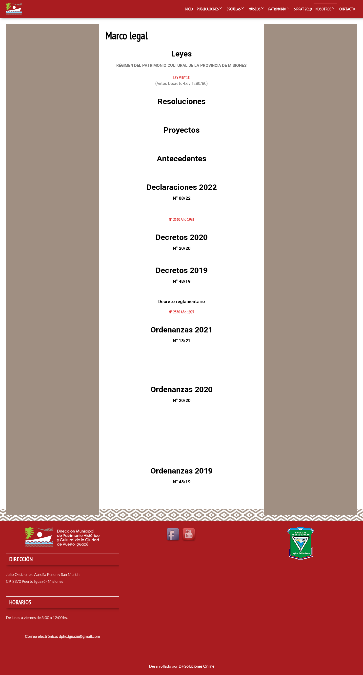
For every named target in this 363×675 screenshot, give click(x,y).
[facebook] (174, 535)
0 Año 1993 (186, 219)
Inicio (189, 8)
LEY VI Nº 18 (181, 77)
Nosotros (323, 8)
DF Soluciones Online (196, 666)
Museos (255, 8)
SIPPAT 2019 (303, 8)
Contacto (347, 8)
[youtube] (189, 535)
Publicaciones (208, 8)
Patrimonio (277, 8)
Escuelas (234, 8)
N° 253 (173, 219)
